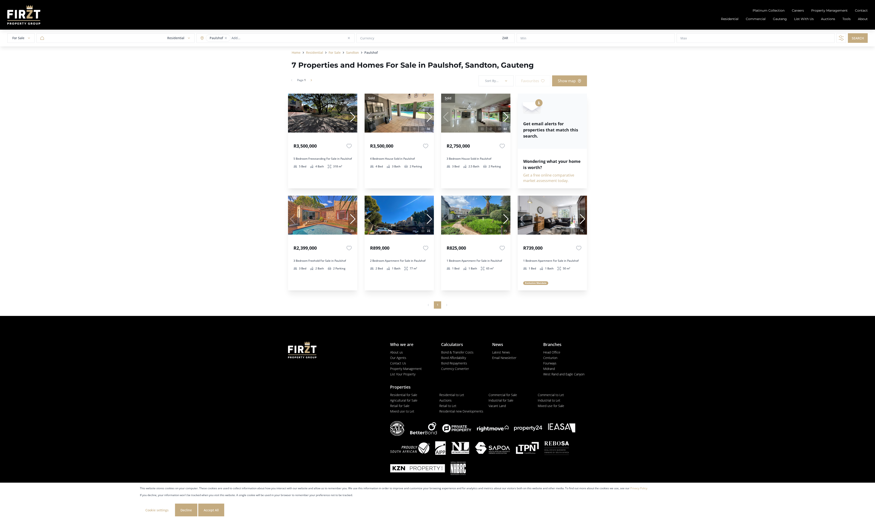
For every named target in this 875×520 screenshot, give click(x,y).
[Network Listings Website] (460, 448)
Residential (314, 52)
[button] (226, 38)
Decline (186, 510)
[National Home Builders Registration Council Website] (458, 468)
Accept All (211, 510)
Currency (367, 38)
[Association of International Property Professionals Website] (440, 448)
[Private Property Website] (456, 428)
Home (296, 52)
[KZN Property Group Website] (417, 469)
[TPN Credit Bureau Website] (527, 448)
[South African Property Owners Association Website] (492, 448)
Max (683, 38)
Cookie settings (157, 510)
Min (523, 38)
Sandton (352, 52)
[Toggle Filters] (841, 38)
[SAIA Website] (397, 428)
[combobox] (249, 38)
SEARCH (858, 38)
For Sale (335, 52)
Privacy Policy (638, 488)
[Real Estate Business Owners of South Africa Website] (556, 448)
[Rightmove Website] (493, 428)
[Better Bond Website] (423, 428)
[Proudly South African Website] (410, 448)
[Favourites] (349, 146)
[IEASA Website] (562, 428)
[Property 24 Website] (528, 428)
